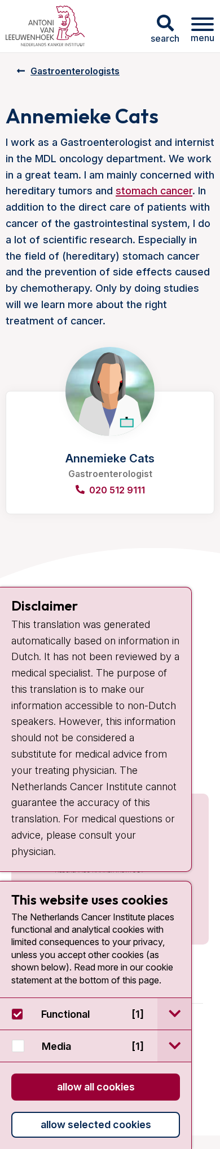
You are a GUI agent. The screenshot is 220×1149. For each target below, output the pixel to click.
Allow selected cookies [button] (96, 1124)
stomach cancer (154, 191)
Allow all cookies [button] (96, 1087)
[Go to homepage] (45, 26)
